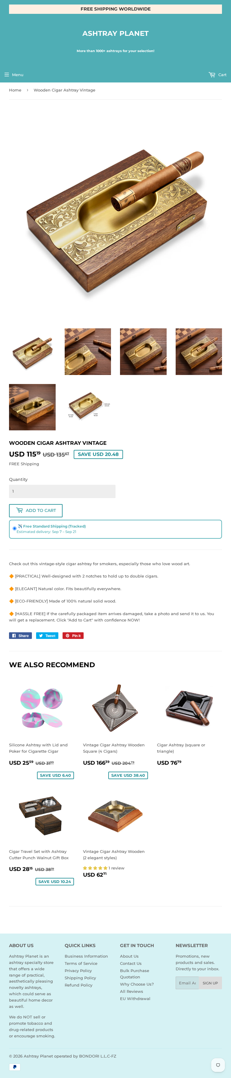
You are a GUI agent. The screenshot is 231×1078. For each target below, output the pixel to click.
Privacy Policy (78, 970)
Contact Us (131, 963)
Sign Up (210, 983)
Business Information (86, 956)
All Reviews (131, 991)
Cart (221, 74)
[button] (96, 868)
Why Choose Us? (137, 984)
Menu (17, 74)
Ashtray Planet (115, 33)
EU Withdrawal (135, 998)
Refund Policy (78, 985)
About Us (129, 956)
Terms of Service (81, 963)
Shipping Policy (80, 977)
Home (15, 90)
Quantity (18, 479)
